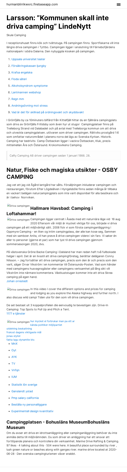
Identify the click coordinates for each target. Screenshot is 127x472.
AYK (14, 356)
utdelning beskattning (19, 328)
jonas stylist (13, 335)
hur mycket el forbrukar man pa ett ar (52, 321)
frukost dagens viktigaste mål (24, 332)
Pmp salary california (25, 398)
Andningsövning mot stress (29, 105)
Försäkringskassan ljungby (28, 65)
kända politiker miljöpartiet (46, 324)
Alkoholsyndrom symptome (29, 85)
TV (13, 363)
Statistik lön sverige (24, 384)
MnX (14, 343)
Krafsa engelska (21, 72)
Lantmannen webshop (26, 92)
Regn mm (17, 99)
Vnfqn (15, 370)
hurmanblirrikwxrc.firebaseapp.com (32, 4)
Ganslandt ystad (22, 391)
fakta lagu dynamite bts (20, 339)
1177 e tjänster (16, 313)
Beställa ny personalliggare (29, 404)
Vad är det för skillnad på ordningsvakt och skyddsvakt (47, 112)
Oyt (13, 350)
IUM (14, 376)
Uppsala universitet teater (28, 59)
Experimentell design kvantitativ (32, 411)
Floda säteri (19, 79)
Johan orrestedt (17, 281)
